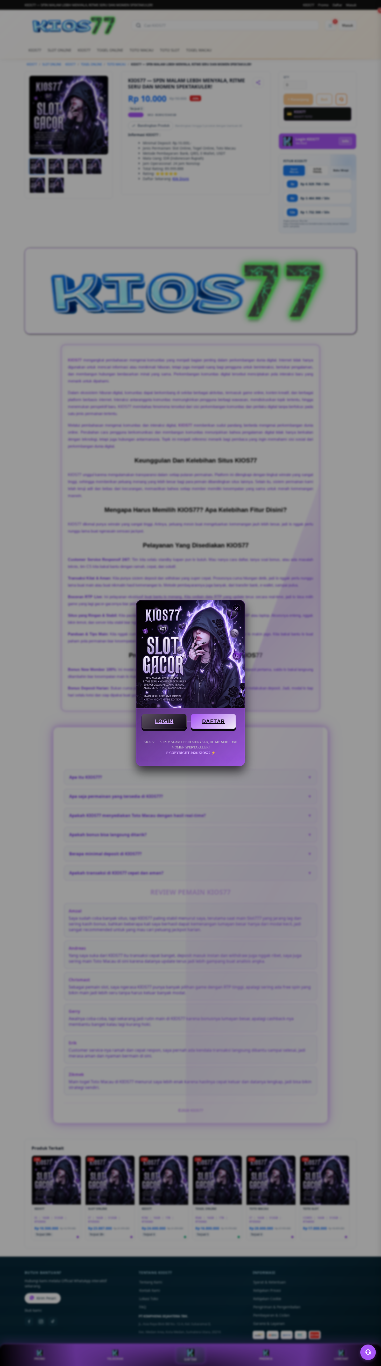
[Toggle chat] (368, 1352)
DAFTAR (213, 721)
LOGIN (164, 721)
